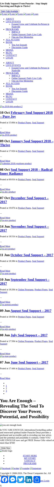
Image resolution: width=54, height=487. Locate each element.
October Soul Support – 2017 (32, 255)
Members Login (42, 481)
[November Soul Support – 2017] (8, 220)
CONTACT (29, 461)
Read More (5, 132)
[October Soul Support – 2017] (7, 249)
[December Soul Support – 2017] (8, 192)
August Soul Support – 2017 (31, 311)
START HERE (30, 455)
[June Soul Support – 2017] (8, 356)
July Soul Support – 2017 (29, 335)
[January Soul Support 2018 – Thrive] (8, 135)
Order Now (5, 448)
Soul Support (38, 122)
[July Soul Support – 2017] (8, 329)
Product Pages (24, 122)
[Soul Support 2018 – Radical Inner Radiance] (16, 163)
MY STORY (30, 458)
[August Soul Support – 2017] (9, 304)
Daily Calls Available (9, 11)
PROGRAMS (29, 463)
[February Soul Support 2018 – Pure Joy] (11, 106)
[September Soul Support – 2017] (8, 273)
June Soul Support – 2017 (29, 362)
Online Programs (25, 289)
